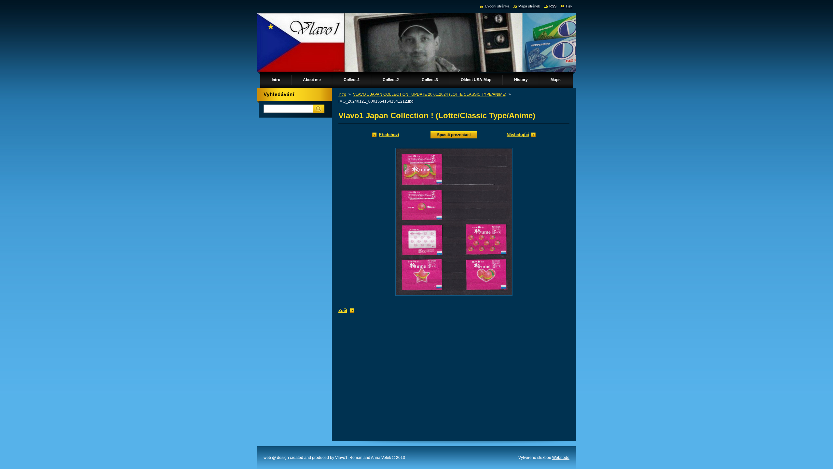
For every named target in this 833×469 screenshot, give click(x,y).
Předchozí (389, 134)
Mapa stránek (529, 6)
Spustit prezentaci (454, 135)
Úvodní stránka (497, 6)
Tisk (569, 6)
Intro (342, 94)
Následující (518, 134)
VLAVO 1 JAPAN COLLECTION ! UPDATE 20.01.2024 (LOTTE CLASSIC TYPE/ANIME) (429, 94)
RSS (552, 6)
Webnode (560, 458)
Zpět (342, 310)
